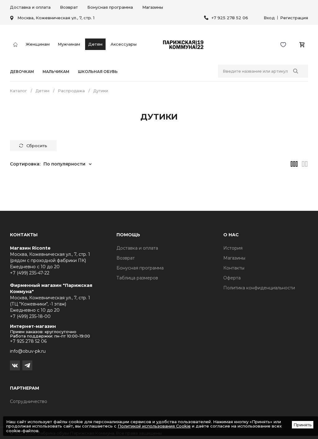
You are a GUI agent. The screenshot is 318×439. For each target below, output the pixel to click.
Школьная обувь (98, 72)
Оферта (232, 278)
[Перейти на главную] (15, 44)
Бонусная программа (110, 7)
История (233, 248)
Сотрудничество (28, 401)
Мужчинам (69, 44)
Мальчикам (56, 72)
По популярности (64, 164)
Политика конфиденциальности (259, 288)
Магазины (152, 7)
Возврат (69, 7)
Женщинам (38, 44)
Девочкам (22, 72)
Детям (95, 44)
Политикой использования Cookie (154, 425)
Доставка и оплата (30, 7)
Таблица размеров (137, 278)
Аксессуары (124, 44)
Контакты (233, 268)
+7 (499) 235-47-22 (29, 273)
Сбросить (36, 145)
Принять (302, 424)
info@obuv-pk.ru (28, 351)
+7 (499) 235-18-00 (30, 316)
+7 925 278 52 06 (229, 18)
